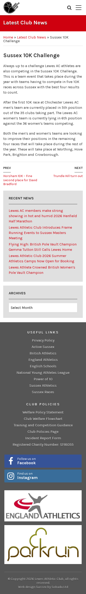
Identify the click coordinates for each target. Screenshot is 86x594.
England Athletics (43, 360)
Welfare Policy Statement (43, 412)
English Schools (43, 366)
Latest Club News (31, 37)
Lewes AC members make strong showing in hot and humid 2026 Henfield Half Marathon (43, 215)
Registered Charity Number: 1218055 (43, 444)
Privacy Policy (43, 340)
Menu (78, 7)
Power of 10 (43, 379)
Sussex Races (43, 392)
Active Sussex (43, 347)
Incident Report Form (43, 438)
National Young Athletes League (43, 372)
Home (8, 37)
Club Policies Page (43, 431)
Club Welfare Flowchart (43, 419)
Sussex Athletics (43, 385)
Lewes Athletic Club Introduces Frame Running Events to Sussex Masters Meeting (40, 232)
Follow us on (26, 461)
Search (69, 7)
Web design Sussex (32, 587)
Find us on (27, 476)
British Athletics (43, 353)
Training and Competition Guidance (43, 425)
